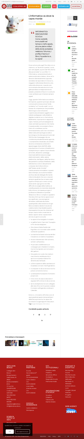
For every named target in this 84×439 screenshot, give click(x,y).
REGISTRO (48, 1)
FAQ (54, 1)
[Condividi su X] (39, 315)
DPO (64, 1)
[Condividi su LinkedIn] (42, 320)
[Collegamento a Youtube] (71, 1)
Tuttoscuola (50, 399)
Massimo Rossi (40, 24)
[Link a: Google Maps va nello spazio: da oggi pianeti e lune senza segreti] (21, 343)
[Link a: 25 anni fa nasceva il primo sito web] (27, 343)
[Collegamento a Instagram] (77, 1)
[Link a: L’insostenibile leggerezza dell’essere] (46, 343)
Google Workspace (37, 304)
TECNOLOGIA (42, 22)
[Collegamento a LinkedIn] (80, 1)
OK (10, 431)
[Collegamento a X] (68, 1)
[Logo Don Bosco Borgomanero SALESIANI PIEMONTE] (8, 6)
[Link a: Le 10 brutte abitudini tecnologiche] (14, 343)
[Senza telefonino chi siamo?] (82, 219)
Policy (59, 1)
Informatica (46, 304)
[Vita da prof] (1, 219)
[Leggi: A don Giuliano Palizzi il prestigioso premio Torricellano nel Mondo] (69, 125)
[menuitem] (48, 1)
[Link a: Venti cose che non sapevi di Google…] (33, 343)
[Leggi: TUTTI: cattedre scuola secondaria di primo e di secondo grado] (69, 48)
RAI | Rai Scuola (70, 375)
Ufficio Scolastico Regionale (51, 377)
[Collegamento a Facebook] (74, 1)
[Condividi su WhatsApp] (45, 315)
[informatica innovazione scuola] (14, 24)
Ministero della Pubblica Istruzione (51, 373)
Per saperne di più (22, 431)
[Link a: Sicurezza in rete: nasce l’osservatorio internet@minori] (8, 343)
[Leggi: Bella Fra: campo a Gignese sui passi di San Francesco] (69, 196)
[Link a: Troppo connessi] (52, 343)
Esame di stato (51, 402)
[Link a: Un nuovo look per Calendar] (39, 343)
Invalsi (55, 381)
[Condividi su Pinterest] (50, 315)
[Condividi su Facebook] (33, 315)
